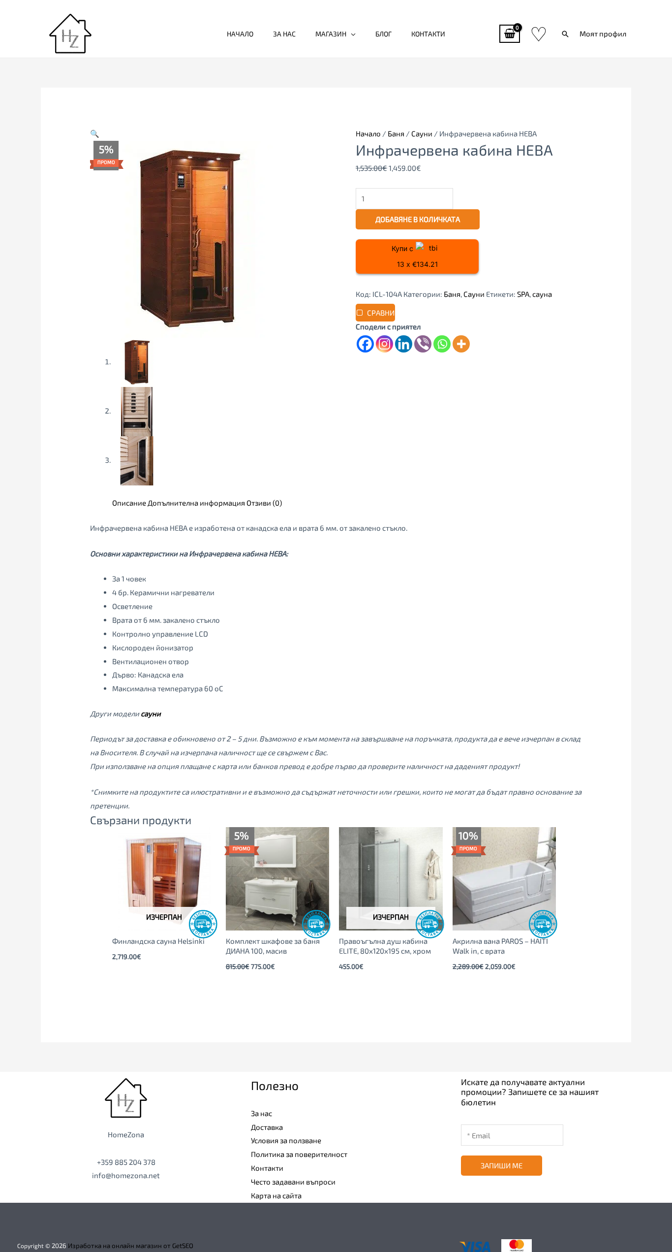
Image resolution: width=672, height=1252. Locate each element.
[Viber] (422, 344)
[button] (565, 34)
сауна (542, 293)
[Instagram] (384, 344)
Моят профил (603, 33)
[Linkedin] (403, 344)
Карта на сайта (276, 1195)
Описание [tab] (129, 502)
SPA (523, 293)
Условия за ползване (286, 1140)
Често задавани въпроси (293, 1181)
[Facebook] (365, 344)
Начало (240, 34)
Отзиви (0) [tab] (264, 502)
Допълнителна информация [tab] (196, 502)
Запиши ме (501, 1165)
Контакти (428, 34)
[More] (461, 344)
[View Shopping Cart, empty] (509, 34)
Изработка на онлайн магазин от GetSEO (130, 1246)
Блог (383, 34)
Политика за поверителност (299, 1154)
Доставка (267, 1127)
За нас (284, 34)
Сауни (421, 133)
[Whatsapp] (442, 344)
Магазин (330, 34)
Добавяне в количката (417, 219)
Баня (396, 133)
